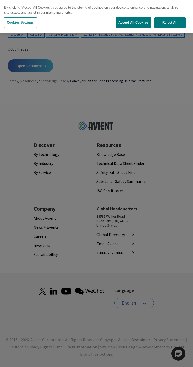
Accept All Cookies (133, 22)
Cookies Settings (20, 22)
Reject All (169, 22)
